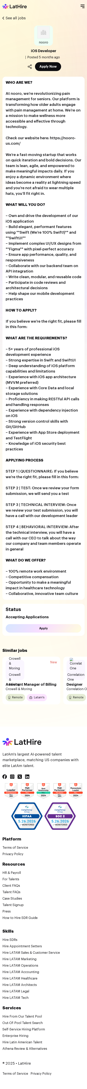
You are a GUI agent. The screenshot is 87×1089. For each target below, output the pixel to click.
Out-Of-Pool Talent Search (22, 1023)
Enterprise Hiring (15, 1035)
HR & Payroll (11, 872)
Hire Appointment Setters (22, 946)
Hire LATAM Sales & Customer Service (31, 952)
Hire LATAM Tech (15, 997)
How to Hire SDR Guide (20, 918)
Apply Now (48, 66)
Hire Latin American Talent (22, 1042)
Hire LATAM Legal (15, 991)
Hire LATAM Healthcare (19, 978)
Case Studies (12, 898)
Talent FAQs (11, 892)
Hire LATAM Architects (19, 985)
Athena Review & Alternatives (24, 1048)
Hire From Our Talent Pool (22, 1016)
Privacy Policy (12, 854)
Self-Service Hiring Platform (23, 1029)
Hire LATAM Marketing (19, 959)
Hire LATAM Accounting (20, 972)
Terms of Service (15, 847)
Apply (43, 628)
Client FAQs (11, 885)
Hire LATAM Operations (20, 965)
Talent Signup (13, 905)
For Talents (10, 879)
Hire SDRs (9, 939)
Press (6, 911)
